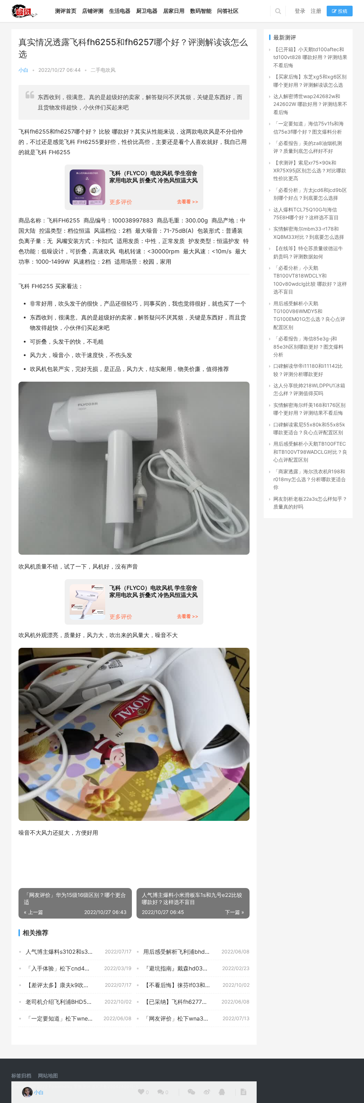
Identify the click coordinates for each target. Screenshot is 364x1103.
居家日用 (173, 10)
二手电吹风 (103, 70)
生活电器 (119, 10)
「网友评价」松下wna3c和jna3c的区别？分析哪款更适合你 (196, 1018)
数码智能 (201, 10)
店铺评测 (92, 10)
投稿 (342, 11)
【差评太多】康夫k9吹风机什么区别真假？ (79, 985)
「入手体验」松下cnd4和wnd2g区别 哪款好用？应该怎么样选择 (79, 968)
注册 (316, 10)
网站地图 (48, 1075)
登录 (300, 10)
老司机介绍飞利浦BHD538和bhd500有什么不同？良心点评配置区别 (79, 1001)
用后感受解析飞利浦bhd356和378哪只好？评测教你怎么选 (196, 951)
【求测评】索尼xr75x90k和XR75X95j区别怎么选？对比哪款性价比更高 (309, 171)
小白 (23, 70)
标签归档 (21, 1075)
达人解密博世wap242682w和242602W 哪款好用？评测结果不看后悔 (310, 104)
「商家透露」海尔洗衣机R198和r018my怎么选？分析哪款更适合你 (309, 479)
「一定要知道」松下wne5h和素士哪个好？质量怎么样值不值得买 (79, 1018)
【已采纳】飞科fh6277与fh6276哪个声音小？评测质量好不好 (196, 1001)
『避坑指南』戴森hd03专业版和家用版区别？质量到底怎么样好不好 (196, 968)
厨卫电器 (146, 10)
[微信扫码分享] (191, 1092)
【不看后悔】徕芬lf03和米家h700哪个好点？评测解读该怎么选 (196, 985)
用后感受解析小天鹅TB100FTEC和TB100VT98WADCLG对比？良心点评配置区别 (310, 452)
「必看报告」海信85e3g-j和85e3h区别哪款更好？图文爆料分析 (308, 346)
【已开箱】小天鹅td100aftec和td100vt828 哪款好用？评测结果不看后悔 (310, 57)
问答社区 (228, 10)
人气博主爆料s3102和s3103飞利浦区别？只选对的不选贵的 (79, 951)
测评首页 (65, 10)
